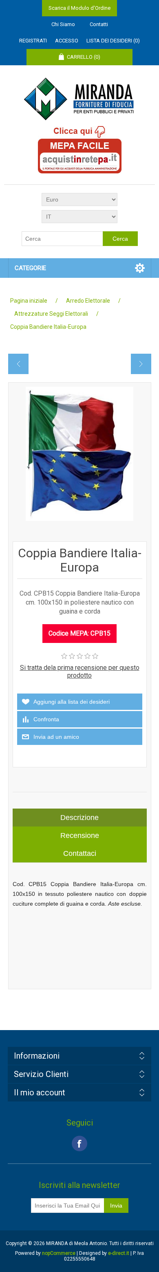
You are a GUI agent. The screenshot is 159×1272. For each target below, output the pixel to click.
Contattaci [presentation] (79, 853)
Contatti (99, 24)
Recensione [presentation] (79, 835)
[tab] (80, 818)
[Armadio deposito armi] (18, 364)
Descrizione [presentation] (79, 817)
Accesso (66, 41)
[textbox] (62, 238)
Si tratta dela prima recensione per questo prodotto (79, 671)
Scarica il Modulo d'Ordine (79, 8)
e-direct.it (118, 1253)
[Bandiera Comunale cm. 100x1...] (140, 364)
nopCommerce (58, 1253)
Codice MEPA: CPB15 (79, 633)
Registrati (33, 41)
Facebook (79, 1143)
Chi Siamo (63, 24)
